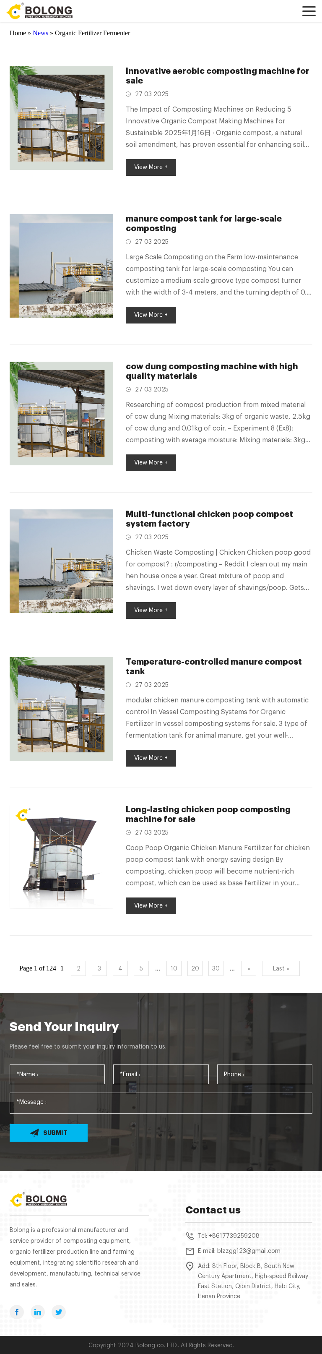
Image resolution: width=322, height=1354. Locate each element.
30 (216, 969)
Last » (281, 969)
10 (174, 969)
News (40, 33)
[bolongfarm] (44, 11)
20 (195, 969)
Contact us (213, 1210)
